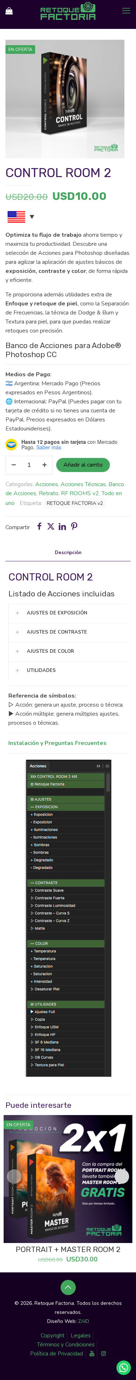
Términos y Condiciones (66, 1344)
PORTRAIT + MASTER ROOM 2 (68, 1249)
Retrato (48, 493)
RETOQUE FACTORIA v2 (75, 503)
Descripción (68, 552)
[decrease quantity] (13, 465)
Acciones (46, 484)
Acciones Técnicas (83, 484)
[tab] (68, 553)
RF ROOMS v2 (80, 493)
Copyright (53, 1335)
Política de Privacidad (56, 1353)
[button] (123, 1367)
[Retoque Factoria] (68, 11)
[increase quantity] (44, 465)
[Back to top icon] (68, 1287)
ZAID (83, 1321)
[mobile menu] (126, 11)
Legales (81, 1335)
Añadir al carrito (83, 465)
